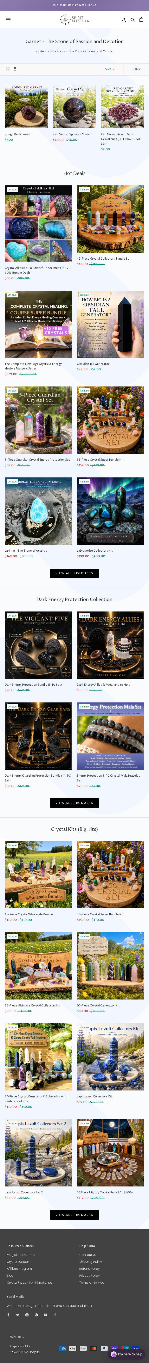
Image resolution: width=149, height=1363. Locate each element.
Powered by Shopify (25, 1352)
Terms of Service (91, 1282)
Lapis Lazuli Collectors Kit (94, 1097)
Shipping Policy (90, 1261)
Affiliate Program (19, 1268)
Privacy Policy (89, 1275)
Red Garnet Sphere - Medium (73, 134)
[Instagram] (27, 1314)
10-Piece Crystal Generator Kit (98, 1006)
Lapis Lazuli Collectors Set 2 (24, 1193)
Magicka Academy (21, 1255)
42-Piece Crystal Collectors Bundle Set (104, 259)
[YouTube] (45, 1314)
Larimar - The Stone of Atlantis (26, 551)
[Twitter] (17, 1314)
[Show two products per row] (8, 68)
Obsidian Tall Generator (93, 364)
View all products (74, 573)
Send (136, 1340)
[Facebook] (8, 1314)
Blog (10, 1275)
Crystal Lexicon (18, 1261)
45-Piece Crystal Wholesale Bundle (29, 914)
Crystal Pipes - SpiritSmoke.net (29, 1282)
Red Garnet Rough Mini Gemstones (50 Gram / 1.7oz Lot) (120, 139)
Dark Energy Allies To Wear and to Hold (103, 685)
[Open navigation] (8, 19)
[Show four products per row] (14, 68)
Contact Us (87, 1255)
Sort (108, 69)
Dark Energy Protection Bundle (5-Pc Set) (33, 685)
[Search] (133, 20)
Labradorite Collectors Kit (95, 551)
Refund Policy (89, 1268)
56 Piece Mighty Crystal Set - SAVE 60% (105, 1193)
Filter (136, 69)
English (15, 1337)
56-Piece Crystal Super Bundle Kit (100, 460)
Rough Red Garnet (17, 134)
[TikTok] (54, 1314)
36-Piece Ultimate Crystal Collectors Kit (33, 1006)
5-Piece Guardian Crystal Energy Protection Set (37, 460)
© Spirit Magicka (20, 1346)
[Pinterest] (36, 1314)
